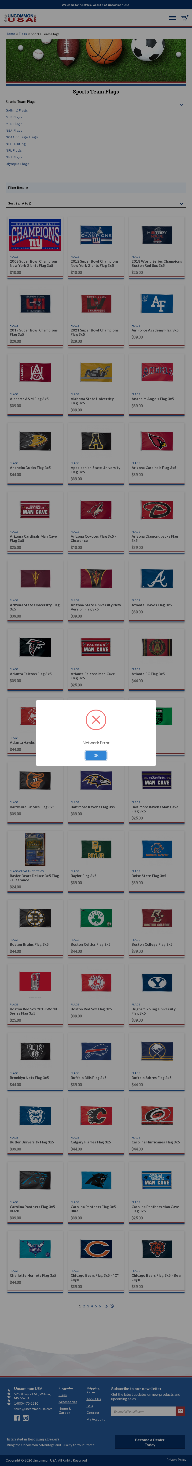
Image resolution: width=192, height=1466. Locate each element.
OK (96, 755)
